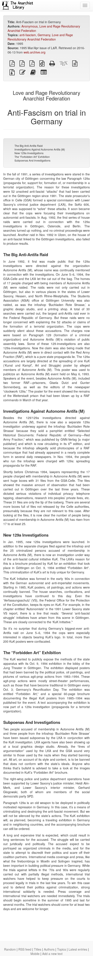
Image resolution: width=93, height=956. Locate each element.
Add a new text (52, 953)
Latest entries (78, 949)
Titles (37, 949)
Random (10, 949)
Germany (44, 35)
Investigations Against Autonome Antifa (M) (39, 149)
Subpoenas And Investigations (32, 160)
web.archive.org (34, 52)
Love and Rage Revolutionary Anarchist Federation (40, 37)
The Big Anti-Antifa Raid (28, 145)
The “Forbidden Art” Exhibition (32, 157)
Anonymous (29, 26)
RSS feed (24, 949)
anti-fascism (27, 35)
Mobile (35, 953)
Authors (49, 949)
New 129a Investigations (28, 153)
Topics (61, 949)
